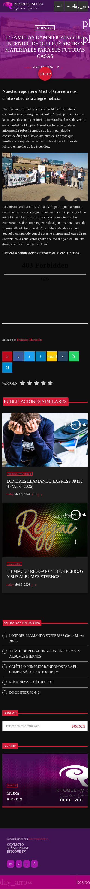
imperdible (14, 563)
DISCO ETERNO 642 (24, 692)
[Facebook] (34, 864)
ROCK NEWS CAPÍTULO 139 (31, 682)
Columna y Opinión (19, 473)
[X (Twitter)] (19, 864)
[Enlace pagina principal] (22, 6)
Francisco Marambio (29, 339)
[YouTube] (10, 864)
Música (13, 793)
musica (12, 785)
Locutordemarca (38, 839)
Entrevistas (45, 28)
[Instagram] (26, 864)
